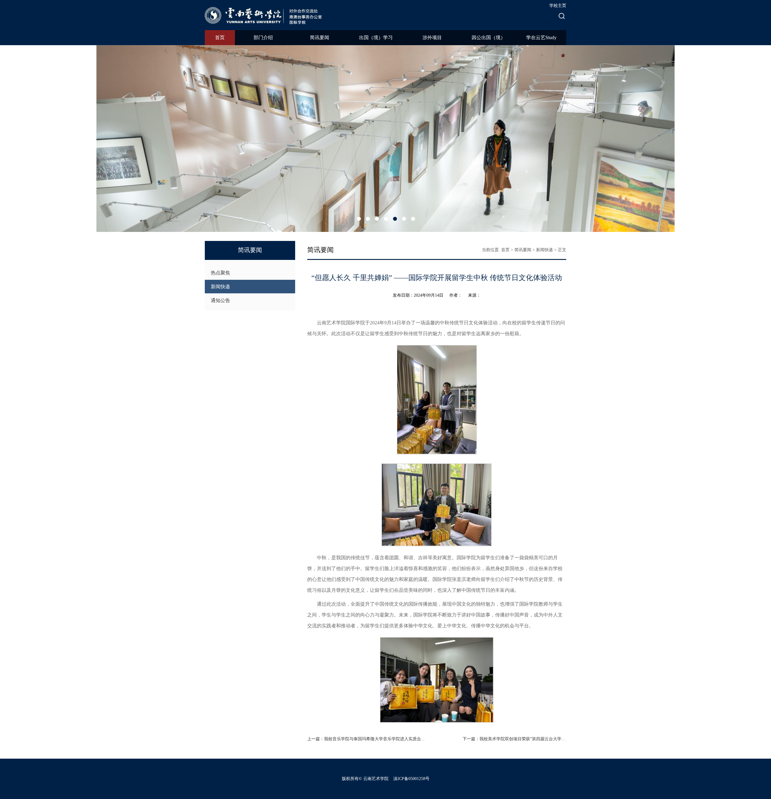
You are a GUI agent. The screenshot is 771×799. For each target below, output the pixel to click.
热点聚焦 (220, 272)
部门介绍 (263, 37)
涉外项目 (432, 37)
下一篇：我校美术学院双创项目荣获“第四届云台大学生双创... (514, 739)
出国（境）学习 (376, 37)
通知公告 (220, 300)
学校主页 (557, 5)
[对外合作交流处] (271, 14)
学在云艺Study (541, 37)
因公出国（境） (488, 37)
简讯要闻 (319, 37)
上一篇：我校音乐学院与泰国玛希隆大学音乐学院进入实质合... (366, 739)
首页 (220, 37)
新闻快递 (220, 286)
